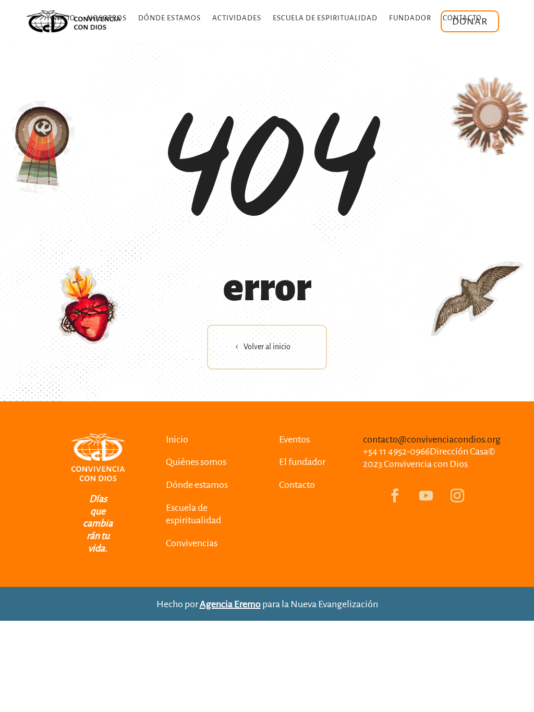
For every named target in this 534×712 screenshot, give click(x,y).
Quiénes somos (196, 462)
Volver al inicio (267, 346)
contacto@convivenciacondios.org (432, 439)
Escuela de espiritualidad (325, 18)
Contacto (462, 18)
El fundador (302, 462)
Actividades (236, 18)
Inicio (64, 18)
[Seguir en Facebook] (394, 495)
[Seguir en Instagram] (457, 495)
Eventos (294, 439)
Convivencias (191, 543)
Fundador (410, 18)
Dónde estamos (169, 18)
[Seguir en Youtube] (426, 495)
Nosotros (107, 18)
